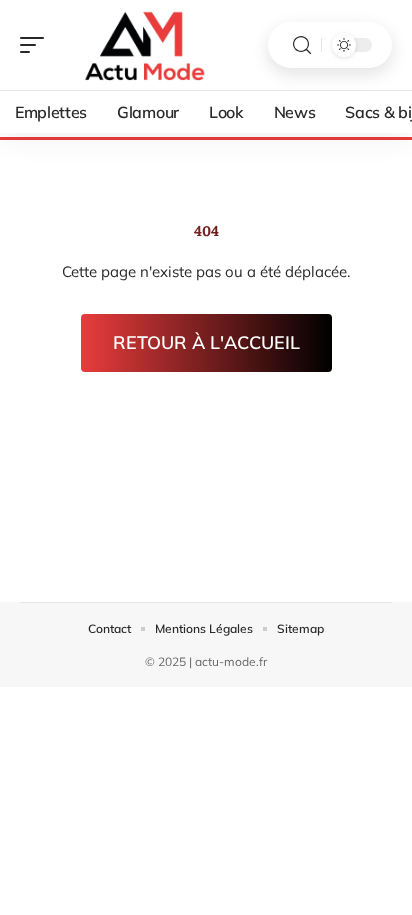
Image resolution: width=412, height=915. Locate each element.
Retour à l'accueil (206, 342)
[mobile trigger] (37, 45)
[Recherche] (302, 45)
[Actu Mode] (144, 45)
